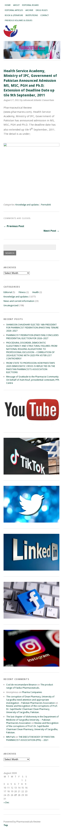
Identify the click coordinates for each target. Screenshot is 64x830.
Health (35, 292)
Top (6, 825)
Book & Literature (14, 15)
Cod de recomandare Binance (21, 684)
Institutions (32, 15)
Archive (29, 10)
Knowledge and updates (27, 204)
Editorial (8, 292)
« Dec (6, 802)
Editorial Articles (14, 10)
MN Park (10, 737)
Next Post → (51, 230)
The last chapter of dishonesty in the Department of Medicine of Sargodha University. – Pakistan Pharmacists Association (32, 719)
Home (8, 5)
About (16, 5)
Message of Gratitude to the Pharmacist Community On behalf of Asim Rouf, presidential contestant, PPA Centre (32, 379)
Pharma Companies (32, 692)
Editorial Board (30, 5)
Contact (44, 15)
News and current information (19, 301)
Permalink (46, 204)
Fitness (22, 292)
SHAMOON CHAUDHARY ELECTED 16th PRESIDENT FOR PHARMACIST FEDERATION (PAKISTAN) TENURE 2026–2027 (32, 327)
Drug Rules (41, 10)
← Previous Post (14, 226)
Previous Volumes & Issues (18, 20)
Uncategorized (11, 305)
